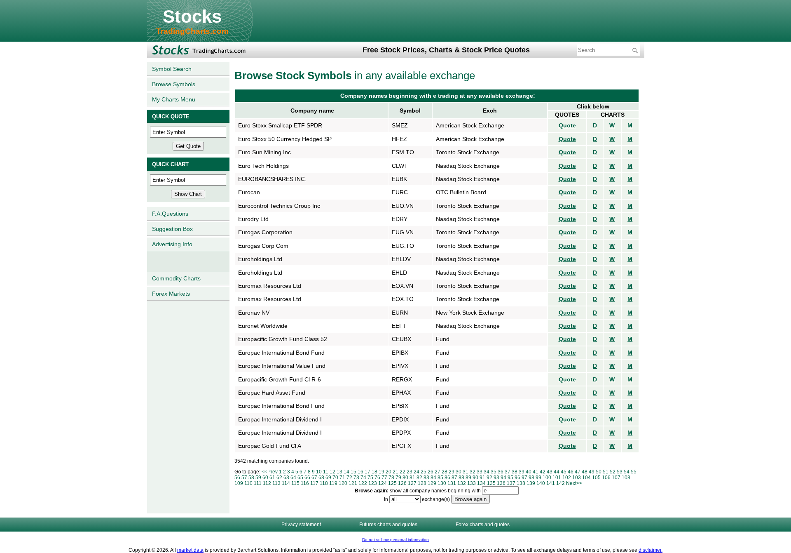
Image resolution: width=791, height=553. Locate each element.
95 (510, 477)
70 (335, 477)
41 (535, 472)
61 (272, 477)
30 (458, 472)
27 (437, 472)
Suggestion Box (172, 229)
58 (251, 477)
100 (547, 477)
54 (627, 472)
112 (267, 483)
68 (321, 477)
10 (319, 472)
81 (412, 477)
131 (451, 483)
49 (591, 472)
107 (616, 477)
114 (286, 483)
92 (489, 477)
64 (293, 477)
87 (454, 477)
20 (388, 472)
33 (479, 472)
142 (560, 483)
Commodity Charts (176, 278)
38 (514, 472)
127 (412, 483)
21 (395, 472)
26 (430, 472)
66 (307, 477)
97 (524, 477)
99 (538, 477)
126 (402, 483)
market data (190, 550)
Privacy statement (301, 524)
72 (349, 477)
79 (398, 477)
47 (577, 472)
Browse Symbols (173, 84)
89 (468, 477)
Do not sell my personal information (395, 539)
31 (465, 472)
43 (549, 472)
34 (486, 472)
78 (391, 477)
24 (416, 472)
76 (377, 477)
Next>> (574, 483)
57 (244, 477)
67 (314, 477)
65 (300, 477)
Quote (567, 125)
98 (531, 477)
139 (531, 483)
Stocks (192, 16)
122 (362, 483)
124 (382, 483)
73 (356, 477)
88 (461, 477)
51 (605, 472)
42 (542, 472)
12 (332, 472)
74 (363, 477)
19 (381, 472)
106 (606, 477)
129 (432, 483)
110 (248, 483)
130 (442, 483)
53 (620, 472)
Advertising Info (172, 244)
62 (279, 477)
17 (367, 472)
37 (507, 472)
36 (500, 472)
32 (472, 472)
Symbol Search (172, 69)
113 (276, 483)
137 (511, 483)
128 (422, 483)
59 (258, 477)
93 (496, 477)
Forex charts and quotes (483, 524)
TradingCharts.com (192, 31)
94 (503, 477)
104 (586, 477)
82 (419, 477)
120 (343, 483)
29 (451, 472)
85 (440, 477)
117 (314, 483)
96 (517, 477)
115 (295, 483)
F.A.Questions (170, 213)
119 (333, 483)
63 (286, 477)
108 (626, 477)
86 (447, 477)
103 (576, 477)
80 (405, 477)
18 (374, 472)
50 (598, 472)
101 (556, 477)
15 (353, 472)
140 (540, 483)
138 (521, 483)
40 (528, 472)
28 (444, 472)
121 (353, 483)
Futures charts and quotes (388, 524)
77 (384, 477)
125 (392, 483)
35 (493, 472)
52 (612, 472)
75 (370, 477)
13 (339, 472)
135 (491, 483)
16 (360, 472)
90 (475, 477)
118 (324, 483)
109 (238, 483)
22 (402, 472)
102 (566, 477)
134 (481, 483)
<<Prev (270, 472)
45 (563, 472)
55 (634, 472)
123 (372, 483)
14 (346, 472)
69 (328, 477)
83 (426, 477)
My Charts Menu (173, 99)
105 (596, 477)
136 (501, 483)
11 (325, 472)
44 (556, 472)
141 (550, 483)
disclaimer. (650, 550)
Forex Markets (171, 293)
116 (305, 483)
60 (265, 477)
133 (471, 483)
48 (584, 472)
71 (342, 477)
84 (433, 477)
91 (482, 477)
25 (423, 472)
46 (570, 472)
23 (409, 472)
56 (237, 477)
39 (521, 472)
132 (461, 483)
